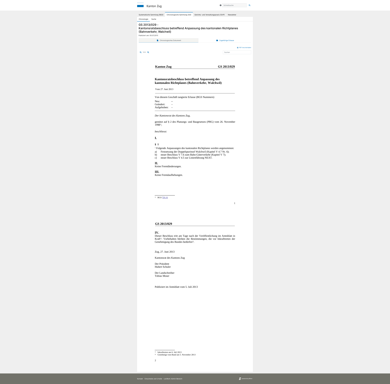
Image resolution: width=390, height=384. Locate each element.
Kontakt (140, 379)
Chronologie (143, 19)
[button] (220, 5)
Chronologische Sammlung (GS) (179, 15)
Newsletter (232, 15)
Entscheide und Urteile (153, 379)
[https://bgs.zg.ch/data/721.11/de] (165, 197)
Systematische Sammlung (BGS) (151, 15)
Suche (153, 19)
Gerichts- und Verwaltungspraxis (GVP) (209, 15)
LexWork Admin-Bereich (173, 379)
